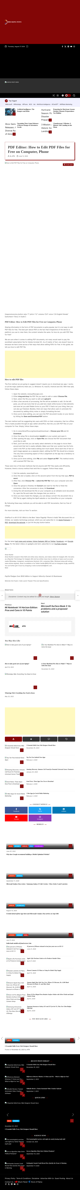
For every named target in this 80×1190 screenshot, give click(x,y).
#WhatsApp (17, 104)
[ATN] (14, 626)
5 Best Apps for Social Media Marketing (37, 793)
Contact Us (9, 1182)
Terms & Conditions (23, 1178)
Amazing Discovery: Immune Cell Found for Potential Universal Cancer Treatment (50, 769)
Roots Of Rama (36, 1182)
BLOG (10, 846)
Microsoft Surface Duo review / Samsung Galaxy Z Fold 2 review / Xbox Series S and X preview (37, 884)
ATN (13, 156)
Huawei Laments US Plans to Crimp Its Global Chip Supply (44, 970)
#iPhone (25, 104)
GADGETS (12, 875)
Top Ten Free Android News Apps (35, 757)
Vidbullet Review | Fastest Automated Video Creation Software (43, 1088)
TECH (31, 846)
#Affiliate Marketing (66, 104)
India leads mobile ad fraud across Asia (18, 943)
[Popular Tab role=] (13, 739)
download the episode (17, 522)
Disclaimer (35, 1178)
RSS (6, 522)
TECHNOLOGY (39, 846)
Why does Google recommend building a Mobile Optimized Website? (28, 854)
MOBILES (24, 846)
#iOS (30, 104)
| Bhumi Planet (21, 1182)
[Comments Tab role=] (48, 739)
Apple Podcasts (64, 520)
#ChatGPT (55, 104)
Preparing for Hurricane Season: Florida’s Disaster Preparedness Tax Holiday (64, 111)
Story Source (55, 597)
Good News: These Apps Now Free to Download (39, 781)
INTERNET (17, 846)
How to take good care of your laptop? (17, 664)
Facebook (60, 541)
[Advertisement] (40, 62)
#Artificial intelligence (44, 104)
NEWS (25, 935)
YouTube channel (60, 544)
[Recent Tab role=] (31, 739)
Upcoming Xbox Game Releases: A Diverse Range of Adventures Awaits (28, 125)
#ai (34, 104)
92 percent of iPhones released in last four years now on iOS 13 (45, 946)
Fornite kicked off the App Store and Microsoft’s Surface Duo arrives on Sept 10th (32, 914)
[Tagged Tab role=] (66, 739)
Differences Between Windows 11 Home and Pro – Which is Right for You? (47, 1076)
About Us (69, 1178)
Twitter (53, 541)
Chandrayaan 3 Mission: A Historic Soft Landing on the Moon (62, 125)
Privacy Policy (10, 1178)
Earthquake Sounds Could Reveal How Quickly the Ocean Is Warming (46, 1163)
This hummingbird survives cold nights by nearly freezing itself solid (45, 1139)
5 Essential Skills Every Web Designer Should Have (41, 745)
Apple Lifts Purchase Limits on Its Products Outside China (43, 958)
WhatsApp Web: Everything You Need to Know (20, 693)
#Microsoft (9, 104)
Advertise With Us (47, 1178)
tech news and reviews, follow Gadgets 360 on (32, 541)
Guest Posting (60, 1178)
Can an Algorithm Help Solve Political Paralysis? (40, 1151)
